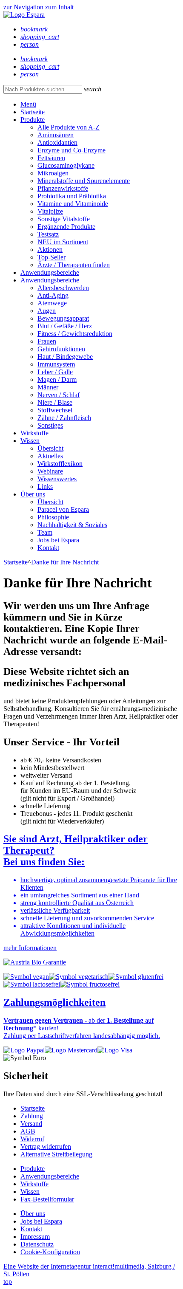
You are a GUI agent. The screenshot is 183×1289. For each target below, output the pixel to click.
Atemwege (52, 303)
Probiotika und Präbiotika (71, 196)
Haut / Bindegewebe (65, 356)
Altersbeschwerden (63, 287)
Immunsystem (56, 364)
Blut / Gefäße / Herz (64, 326)
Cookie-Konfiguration (50, 1251)
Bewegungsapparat (63, 318)
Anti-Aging (53, 295)
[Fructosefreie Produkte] (90, 984)
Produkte (32, 119)
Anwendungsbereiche (49, 272)
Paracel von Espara (63, 509)
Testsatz (48, 234)
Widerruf (32, 1138)
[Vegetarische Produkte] (79, 976)
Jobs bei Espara (58, 540)
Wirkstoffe (34, 433)
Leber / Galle (55, 371)
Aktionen (50, 249)
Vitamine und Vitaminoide (72, 203)
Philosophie (53, 517)
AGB (27, 1131)
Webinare (50, 471)
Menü (28, 104)
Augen (46, 310)
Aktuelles (50, 456)
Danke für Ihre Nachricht (65, 562)
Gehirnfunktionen (61, 349)
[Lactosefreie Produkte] (31, 984)
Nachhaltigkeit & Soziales (72, 524)
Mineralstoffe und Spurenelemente (83, 180)
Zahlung (31, 1116)
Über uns (32, 494)
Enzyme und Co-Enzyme (71, 150)
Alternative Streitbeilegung (56, 1154)
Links (45, 486)
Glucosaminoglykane (65, 165)
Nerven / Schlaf (58, 394)
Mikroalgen (53, 173)
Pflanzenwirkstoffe (62, 188)
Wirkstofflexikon (60, 463)
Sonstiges (50, 425)
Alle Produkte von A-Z (68, 127)
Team (44, 532)
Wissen (30, 440)
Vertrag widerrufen (45, 1146)
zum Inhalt (59, 7)
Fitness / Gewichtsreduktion (74, 333)
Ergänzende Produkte (66, 226)
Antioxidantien (57, 142)
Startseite (32, 112)
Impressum (35, 1236)
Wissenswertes (57, 478)
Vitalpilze (50, 211)
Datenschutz (37, 1244)
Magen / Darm (57, 379)
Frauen (46, 341)
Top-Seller (51, 257)
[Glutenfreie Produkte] (136, 976)
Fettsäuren (51, 157)
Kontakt (48, 547)
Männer (47, 387)
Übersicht (50, 448)
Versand (31, 1123)
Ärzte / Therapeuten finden (73, 264)
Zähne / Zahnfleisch (64, 417)
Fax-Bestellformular (47, 1199)
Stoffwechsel (54, 410)
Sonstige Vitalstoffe (63, 219)
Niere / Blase (54, 402)
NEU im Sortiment (62, 241)
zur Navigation (23, 7)
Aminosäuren (55, 134)
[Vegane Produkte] (26, 976)
